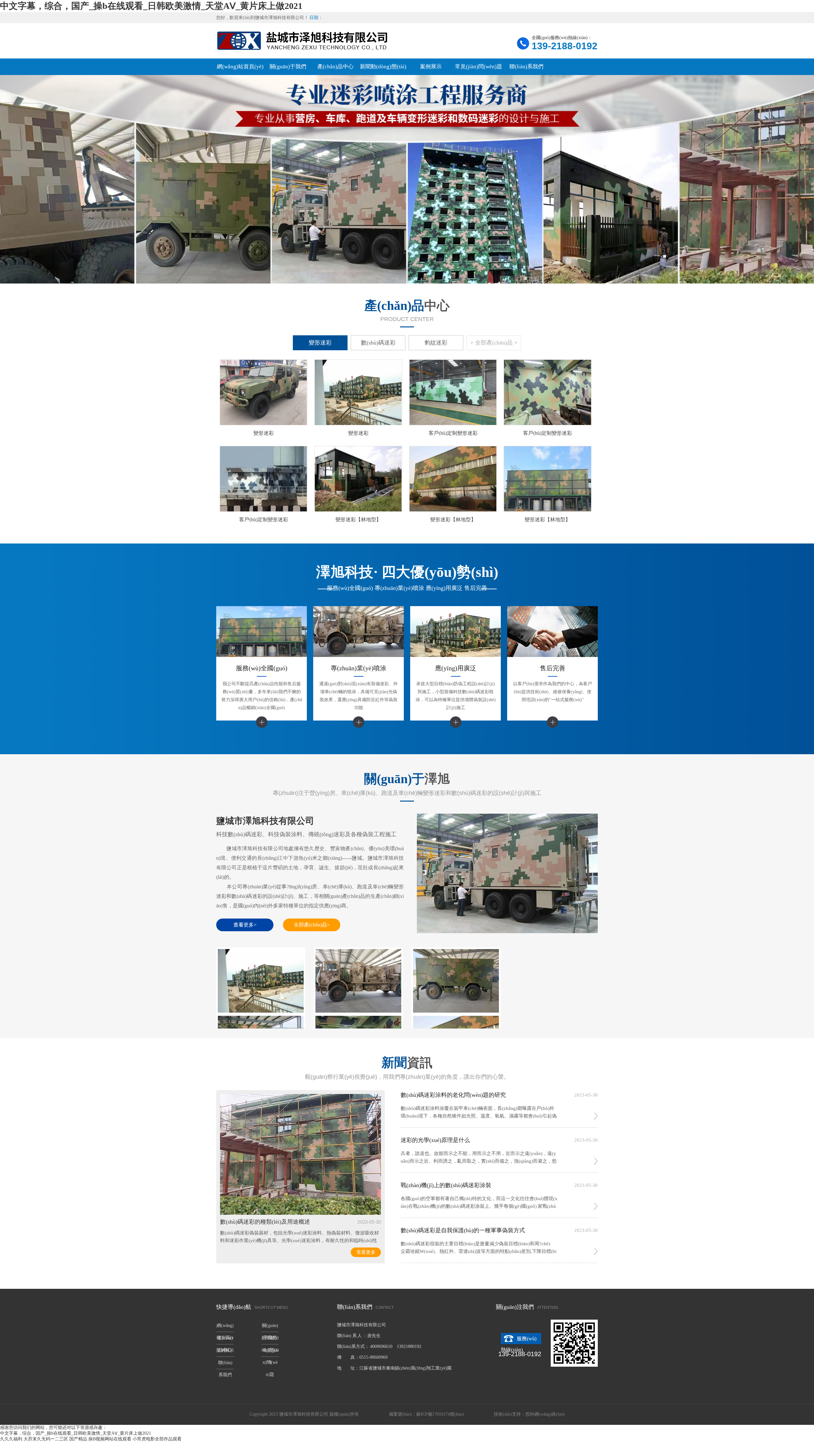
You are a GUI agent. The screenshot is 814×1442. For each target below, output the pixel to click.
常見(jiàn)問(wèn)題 (478, 67)
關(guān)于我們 (288, 67)
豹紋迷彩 (435, 342)
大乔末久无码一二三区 (46, 1439)
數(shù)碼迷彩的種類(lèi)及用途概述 (265, 1222)
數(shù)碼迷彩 (378, 342)
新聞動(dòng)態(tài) (383, 67)
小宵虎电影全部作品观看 (157, 1439)
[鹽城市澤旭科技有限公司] (507, 931)
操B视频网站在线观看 (109, 1439)
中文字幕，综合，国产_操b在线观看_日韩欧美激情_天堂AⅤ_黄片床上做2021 (151, 6)
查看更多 (366, 1252)
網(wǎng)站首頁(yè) (240, 67)
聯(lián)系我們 (526, 67)
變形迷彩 (320, 342)
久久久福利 (11, 1439)
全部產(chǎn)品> (312, 924)
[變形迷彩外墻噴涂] (260, 980)
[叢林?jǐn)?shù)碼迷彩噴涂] (455, 980)
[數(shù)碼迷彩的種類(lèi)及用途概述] (300, 1213)
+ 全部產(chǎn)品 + (493, 342)
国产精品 (78, 1439)
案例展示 (431, 67)
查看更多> (245, 924)
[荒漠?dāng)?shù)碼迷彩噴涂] (358, 980)
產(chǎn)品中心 (335, 67)
